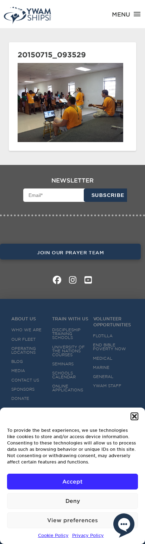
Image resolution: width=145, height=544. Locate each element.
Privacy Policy (88, 535)
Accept (72, 481)
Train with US (70, 318)
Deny (72, 500)
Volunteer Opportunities (112, 321)
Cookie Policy (53, 535)
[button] (134, 416)
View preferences (72, 520)
